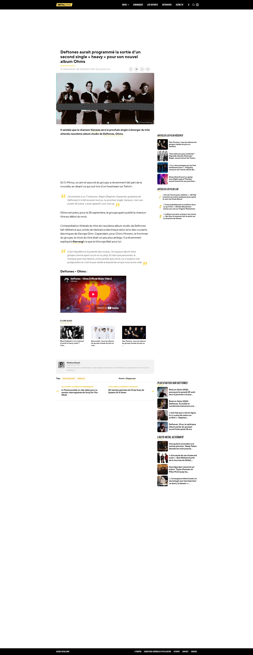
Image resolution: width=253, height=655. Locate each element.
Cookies (194, 651)
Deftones (108, 134)
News (124, 4)
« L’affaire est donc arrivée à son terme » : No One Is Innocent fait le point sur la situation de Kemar (179, 216)
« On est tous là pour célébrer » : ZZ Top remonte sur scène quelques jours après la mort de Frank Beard (179, 197)
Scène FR (179, 4)
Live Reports (152, 4)
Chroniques (138, 4)
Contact (185, 651)
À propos (138, 651)
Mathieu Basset (69, 69)
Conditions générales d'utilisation (157, 651)
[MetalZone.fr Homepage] (64, 4)
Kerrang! (78, 241)
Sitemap (177, 651)
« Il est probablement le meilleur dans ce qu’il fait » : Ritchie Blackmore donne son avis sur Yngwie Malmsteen (179, 207)
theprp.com (131, 378)
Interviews (167, 4)
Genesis (95, 130)
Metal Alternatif (69, 378)
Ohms (119, 134)
